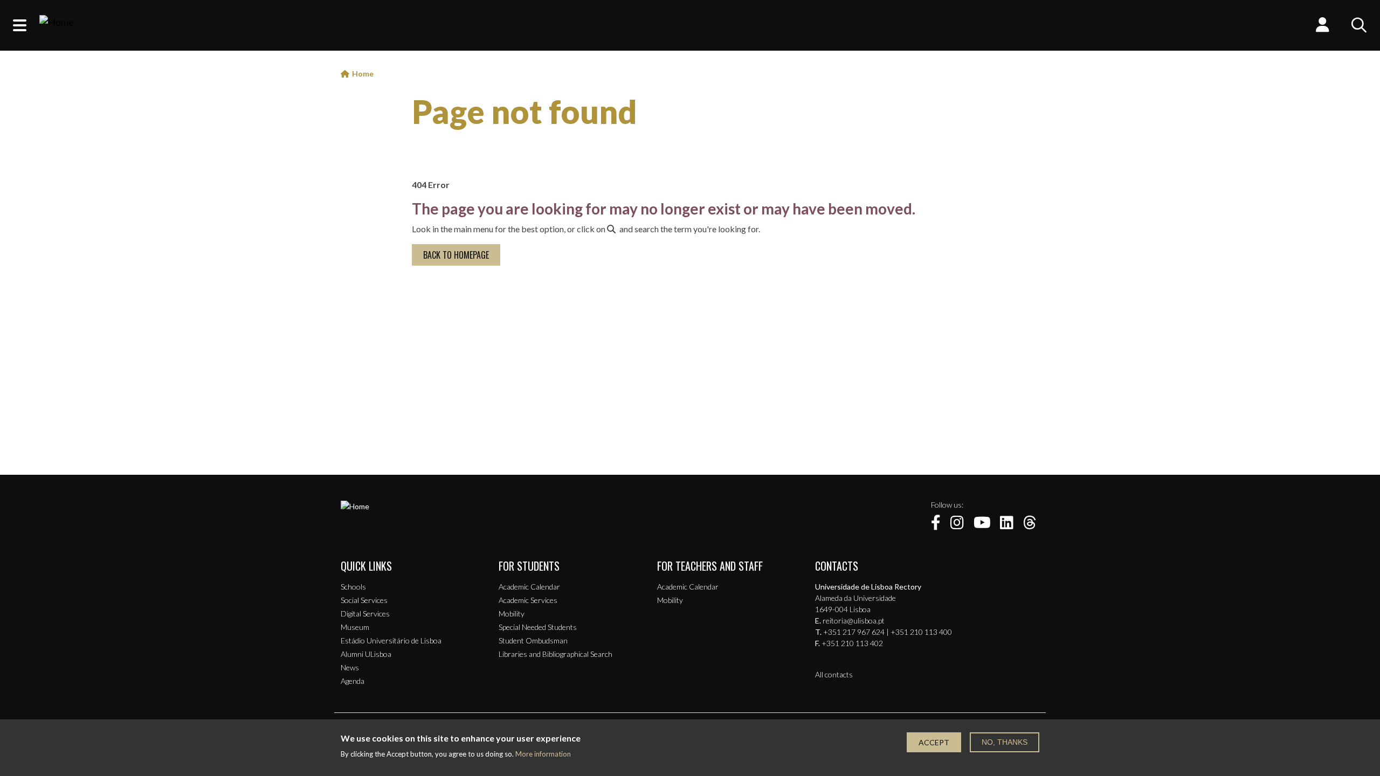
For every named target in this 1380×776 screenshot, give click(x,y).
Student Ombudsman (533, 640)
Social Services (364, 600)
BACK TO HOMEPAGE (456, 254)
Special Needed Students (538, 627)
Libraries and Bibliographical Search (555, 654)
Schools (353, 586)
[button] (19, 25)
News (350, 667)
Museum (355, 627)
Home (363, 73)
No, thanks (1004, 742)
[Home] (56, 25)
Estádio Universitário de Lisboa (391, 640)
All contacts (834, 674)
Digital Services (365, 613)
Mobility (512, 613)
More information (543, 754)
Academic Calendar (529, 586)
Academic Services (528, 600)
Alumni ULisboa (366, 654)
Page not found (524, 111)
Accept (934, 742)
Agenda (352, 680)
